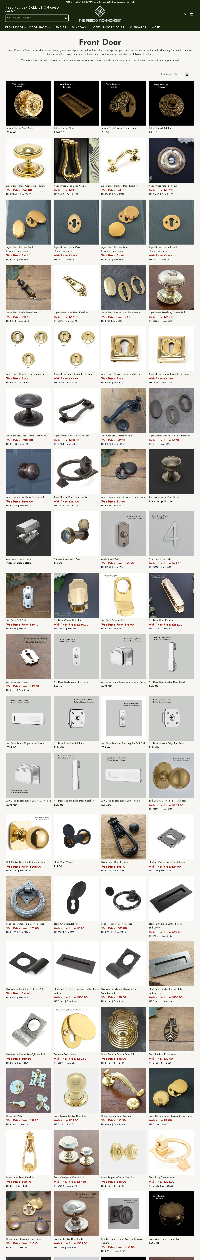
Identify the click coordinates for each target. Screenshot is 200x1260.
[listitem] (157, 27)
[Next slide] (46, 103)
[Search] (66, 18)
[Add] (46, 178)
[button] (178, 74)
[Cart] (191, 14)
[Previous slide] (11, 103)
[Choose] (46, 121)
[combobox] (30, 18)
